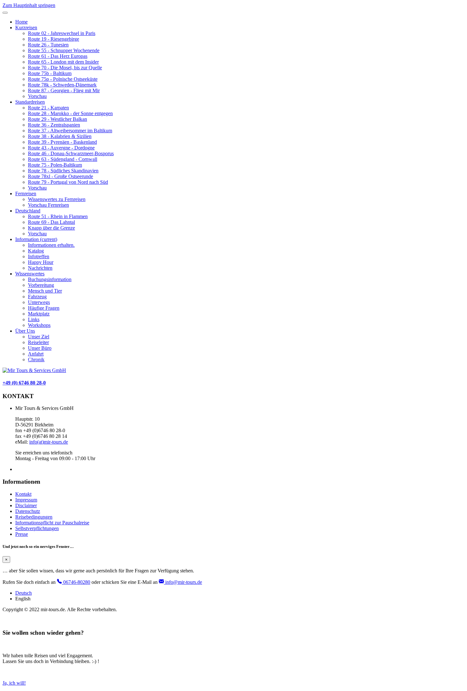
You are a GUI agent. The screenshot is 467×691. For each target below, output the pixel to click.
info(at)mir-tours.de (48, 442)
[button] (26, 27)
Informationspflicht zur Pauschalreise (52, 522)
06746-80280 (76, 582)
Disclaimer (26, 505)
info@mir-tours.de (183, 582)
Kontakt (23, 494)
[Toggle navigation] (5, 13)
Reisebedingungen (33, 517)
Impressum (26, 499)
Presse (21, 534)
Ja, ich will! (14, 683)
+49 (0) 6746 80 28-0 (24, 382)
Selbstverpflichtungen (37, 528)
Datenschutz (27, 511)
